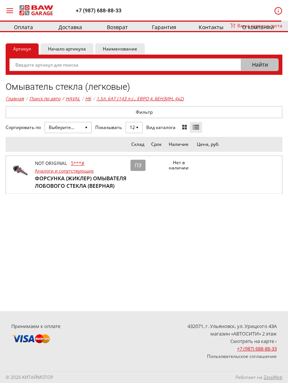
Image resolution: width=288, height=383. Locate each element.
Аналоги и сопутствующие (64, 171)
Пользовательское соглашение (242, 356)
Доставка (70, 27)
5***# (77, 163)
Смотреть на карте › (253, 341)
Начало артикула (67, 49)
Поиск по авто (44, 98)
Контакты (211, 27)
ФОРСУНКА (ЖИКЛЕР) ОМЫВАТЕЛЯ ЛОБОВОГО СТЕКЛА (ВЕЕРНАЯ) (80, 182)
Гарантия (164, 27)
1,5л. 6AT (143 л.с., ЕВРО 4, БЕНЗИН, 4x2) (140, 98)
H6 (88, 98)
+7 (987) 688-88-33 (99, 10)
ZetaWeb (273, 377)
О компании (258, 27)
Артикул (22, 49)
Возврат (117, 27)
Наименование (120, 49)
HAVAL (71, 98)
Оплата (23, 27)
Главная (15, 98)
